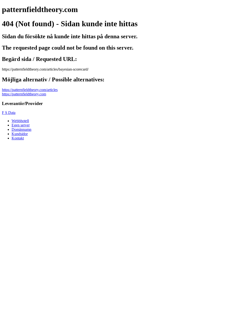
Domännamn (21, 129)
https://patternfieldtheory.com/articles (30, 90)
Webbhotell (20, 121)
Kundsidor (20, 134)
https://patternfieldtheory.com (24, 94)
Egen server (21, 125)
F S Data (8, 113)
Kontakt (18, 138)
